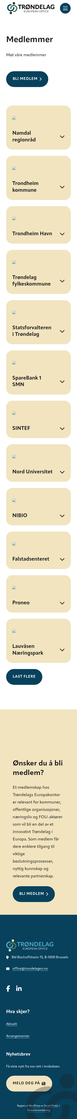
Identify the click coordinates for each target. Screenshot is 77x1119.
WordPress (34, 1106)
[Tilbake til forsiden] (30, 8)
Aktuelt (11, 1024)
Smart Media (51, 1106)
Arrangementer (18, 1036)
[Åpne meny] (65, 8)
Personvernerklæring (38, 1110)
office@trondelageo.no (30, 968)
